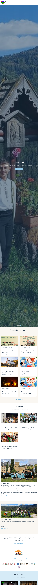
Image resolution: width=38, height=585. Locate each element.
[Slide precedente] (1, 166)
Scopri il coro (19, 169)
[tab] (17, 325)
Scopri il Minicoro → (4, 528)
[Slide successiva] (37, 166)
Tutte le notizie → (19, 453)
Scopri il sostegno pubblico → (19, 543)
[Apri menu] (36, 2)
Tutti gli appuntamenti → (19, 399)
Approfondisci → (4, 495)
